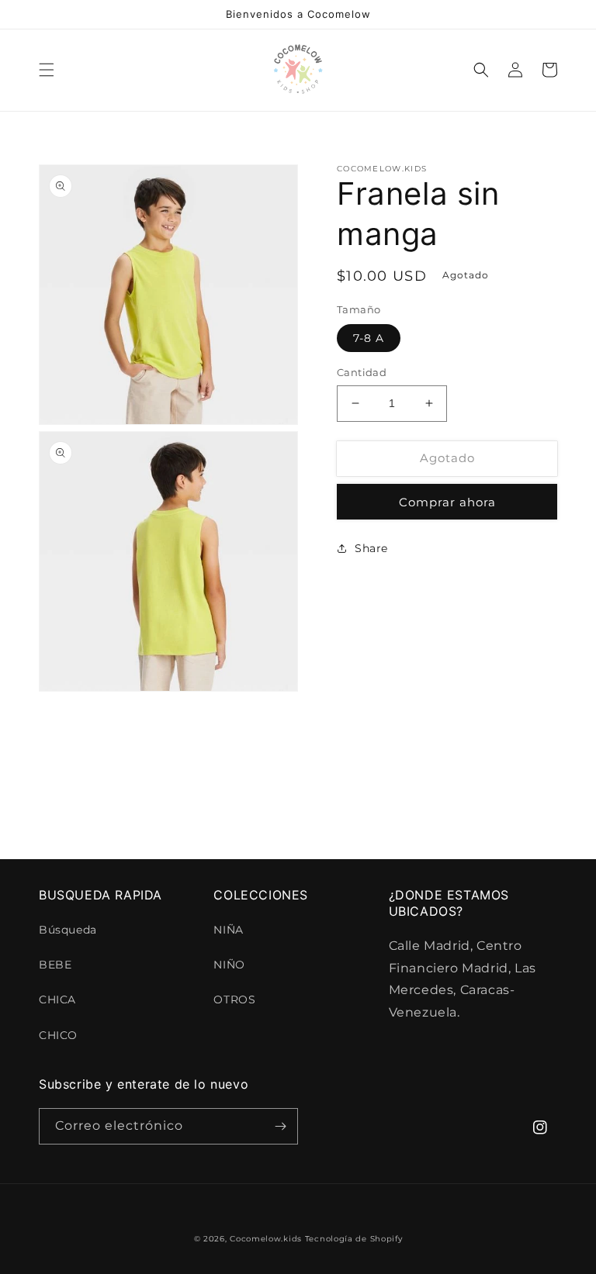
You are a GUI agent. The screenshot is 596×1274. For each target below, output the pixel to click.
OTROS (234, 999)
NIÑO (228, 965)
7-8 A (368, 338)
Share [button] (371, 548)
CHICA (57, 999)
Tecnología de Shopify (354, 1239)
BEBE (55, 965)
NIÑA (228, 930)
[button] (46, 70)
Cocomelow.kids (266, 1239)
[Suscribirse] (280, 1126)
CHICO (58, 1035)
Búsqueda (68, 930)
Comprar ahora (447, 502)
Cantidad (361, 372)
